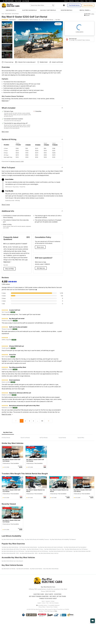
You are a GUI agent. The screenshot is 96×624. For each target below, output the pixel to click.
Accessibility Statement (54, 605)
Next (60, 39)
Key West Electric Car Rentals (8, 568)
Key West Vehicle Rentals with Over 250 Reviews (13, 551)
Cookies (55, 607)
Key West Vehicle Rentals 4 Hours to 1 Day (54, 549)
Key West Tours (7, 432)
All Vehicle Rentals (6, 437)
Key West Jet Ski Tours (58, 596)
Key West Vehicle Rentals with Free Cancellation (75, 547)
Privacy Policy (42, 607)
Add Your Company (54, 603)
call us (92, 13)
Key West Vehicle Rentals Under (82, 551)
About (82, 1)
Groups (77, 1)
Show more (40, 247)
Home (3, 13)
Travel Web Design (48, 611)
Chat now (87, 15)
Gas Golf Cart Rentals (48, 10)
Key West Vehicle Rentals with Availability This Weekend (63, 539)
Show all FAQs (9, 268)
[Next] (48, 421)
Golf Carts (49, 594)
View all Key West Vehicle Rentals (50, 568)
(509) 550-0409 (50, 591)
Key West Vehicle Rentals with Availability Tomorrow (37, 539)
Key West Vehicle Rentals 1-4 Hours (35, 549)
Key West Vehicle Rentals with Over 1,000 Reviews (60, 551)
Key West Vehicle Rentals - (10, 553)
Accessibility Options (42, 605)
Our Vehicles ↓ (11, 10)
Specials (71, 1)
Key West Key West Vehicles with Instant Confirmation (50, 547)
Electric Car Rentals (29, 10)
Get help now (41, 268)
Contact (91, 1)
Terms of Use (49, 607)
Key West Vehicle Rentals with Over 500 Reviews (36, 551)
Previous (16, 39)
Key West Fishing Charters (39, 596)
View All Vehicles (88, 5)
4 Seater (28, 144)
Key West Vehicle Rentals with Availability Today (13, 539)
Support (39, 603)
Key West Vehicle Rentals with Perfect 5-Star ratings (14, 549)
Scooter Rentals (66, 10)
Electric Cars (39, 594)
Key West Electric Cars (39, 609)
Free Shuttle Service (74, 5)
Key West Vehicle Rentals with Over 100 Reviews (76, 549)
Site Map (41, 611)
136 (42, 421)
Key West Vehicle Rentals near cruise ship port (12, 561)
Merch (66, 1)
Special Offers (81, 437)
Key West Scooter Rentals (36, 568)
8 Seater (37, 144)
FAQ (86, 1)
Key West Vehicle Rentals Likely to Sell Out (48, 553)
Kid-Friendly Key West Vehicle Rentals (28, 547)
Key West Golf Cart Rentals (22, 568)
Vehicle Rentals (8, 13)
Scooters (57, 594)
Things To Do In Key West (48, 598)
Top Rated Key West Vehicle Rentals (10, 547)
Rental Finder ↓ (85, 10)
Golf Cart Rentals (15, 13)
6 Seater (55, 144)
